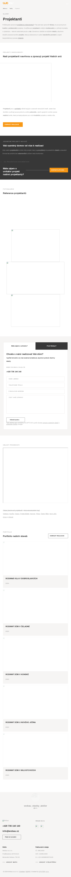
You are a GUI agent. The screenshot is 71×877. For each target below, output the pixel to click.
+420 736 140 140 (13, 372)
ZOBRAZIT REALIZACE (12, 124)
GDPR (28, 871)
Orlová (10, 517)
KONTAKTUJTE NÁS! (57, 170)
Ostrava (6, 514)
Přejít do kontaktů (10, 837)
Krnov (5, 517)
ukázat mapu (11, 862)
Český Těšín (45, 514)
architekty (18, 109)
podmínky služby (11, 424)
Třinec (38, 514)
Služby (11, 8)
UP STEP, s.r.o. (44, 871)
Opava (17, 514)
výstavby (20, 38)
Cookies (22, 871)
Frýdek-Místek (24, 514)
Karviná (32, 514)
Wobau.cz (5, 8)
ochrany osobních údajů (50, 423)
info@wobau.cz (10, 831)
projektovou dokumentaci (25, 25)
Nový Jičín (53, 514)
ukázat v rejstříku (47, 862)
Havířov (11, 514)
